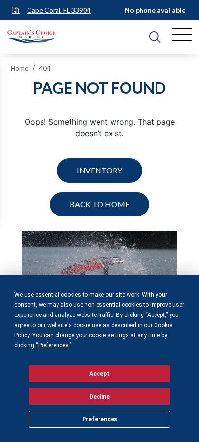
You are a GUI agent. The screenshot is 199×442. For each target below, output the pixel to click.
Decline (99, 396)
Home (19, 68)
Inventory (99, 170)
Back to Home (99, 204)
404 (45, 68)
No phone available (155, 10)
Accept (99, 374)
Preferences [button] (53, 345)
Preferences (99, 419)
